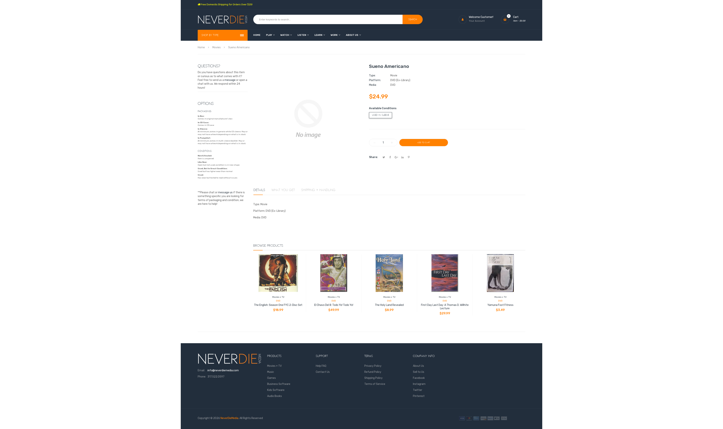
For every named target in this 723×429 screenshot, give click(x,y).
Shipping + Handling (318, 190)
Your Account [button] (477, 20)
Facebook (419, 378)
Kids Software (275, 390)
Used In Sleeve (380, 115)
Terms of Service (374, 384)
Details (259, 190)
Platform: (375, 80)
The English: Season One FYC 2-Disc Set (278, 305)
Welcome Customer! (481, 17)
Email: (201, 370)
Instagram (419, 384)
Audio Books (274, 396)
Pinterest (419, 396)
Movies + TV (278, 297)
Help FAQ (321, 366)
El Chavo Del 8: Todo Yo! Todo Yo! (333, 305)
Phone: (202, 376)
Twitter (417, 390)
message (230, 80)
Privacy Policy (372, 366)
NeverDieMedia (229, 418)
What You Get (283, 190)
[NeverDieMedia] (223, 19)
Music (270, 372)
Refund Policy (372, 372)
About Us (418, 366)
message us (225, 192)
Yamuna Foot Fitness (500, 305)
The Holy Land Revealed (389, 305)
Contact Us (323, 372)
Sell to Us (418, 372)
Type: (372, 75)
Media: (373, 85)
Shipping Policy (373, 378)
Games (271, 378)
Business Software (278, 384)
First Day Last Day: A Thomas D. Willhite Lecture (445, 306)
